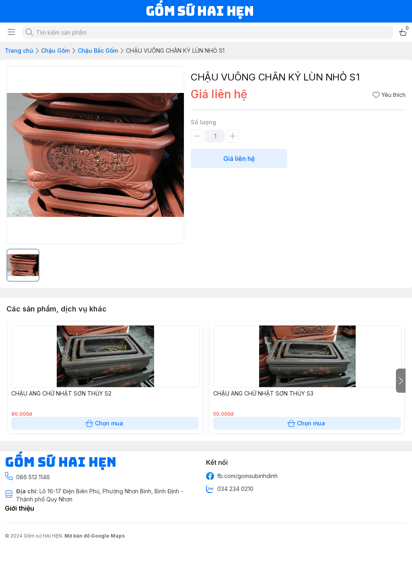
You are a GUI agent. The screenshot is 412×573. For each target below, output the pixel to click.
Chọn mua (109, 423)
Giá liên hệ (239, 159)
